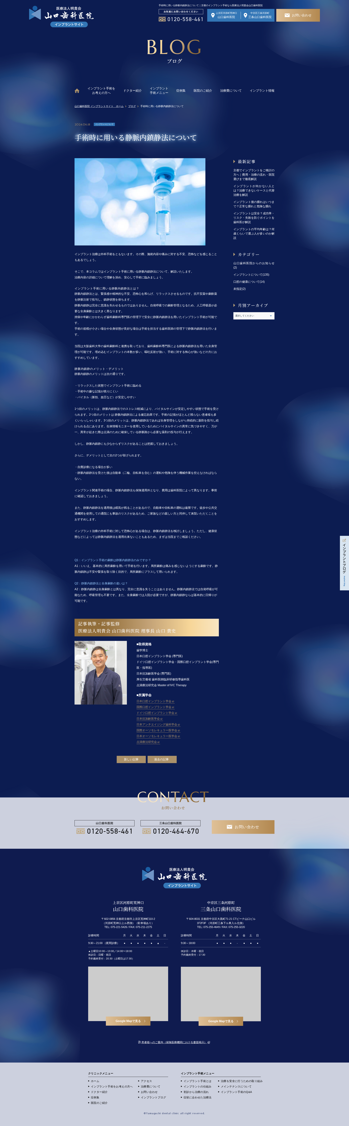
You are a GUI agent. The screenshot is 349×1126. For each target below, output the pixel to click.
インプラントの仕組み (198, 1086)
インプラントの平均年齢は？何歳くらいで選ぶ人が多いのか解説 (253, 233)
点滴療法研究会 (147, 741)
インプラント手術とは (198, 1081)
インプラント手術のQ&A (236, 1091)
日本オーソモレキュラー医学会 (157, 736)
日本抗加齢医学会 (148, 718)
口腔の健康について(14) (249, 281)
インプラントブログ (153, 1097)
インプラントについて (104, 124)
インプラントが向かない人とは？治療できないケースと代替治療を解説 (253, 190)
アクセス (146, 1081)
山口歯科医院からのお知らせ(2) (253, 265)
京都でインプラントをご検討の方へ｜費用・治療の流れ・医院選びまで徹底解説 (253, 175)
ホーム (95, 1081)
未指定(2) (239, 288)
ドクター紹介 (132, 90)
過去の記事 (161, 759)
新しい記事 (131, 759)
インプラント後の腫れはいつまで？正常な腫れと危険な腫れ (253, 204)
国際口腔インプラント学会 (154, 707)
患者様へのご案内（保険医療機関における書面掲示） (174, 1042)
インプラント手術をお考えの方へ (101, 91)
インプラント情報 (262, 90)
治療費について (231, 90)
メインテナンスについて (236, 1086)
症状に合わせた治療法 (198, 1097)
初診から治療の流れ (196, 1091)
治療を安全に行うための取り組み (242, 1081)
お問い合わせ (149, 1091)
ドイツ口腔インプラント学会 (155, 712)
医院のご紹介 (203, 90)
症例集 (181, 90)
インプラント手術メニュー (159, 91)
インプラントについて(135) (251, 274)
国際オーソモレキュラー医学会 (157, 730)
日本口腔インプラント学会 (154, 701)
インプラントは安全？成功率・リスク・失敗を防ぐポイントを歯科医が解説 (253, 218)
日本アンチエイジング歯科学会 (157, 724)
